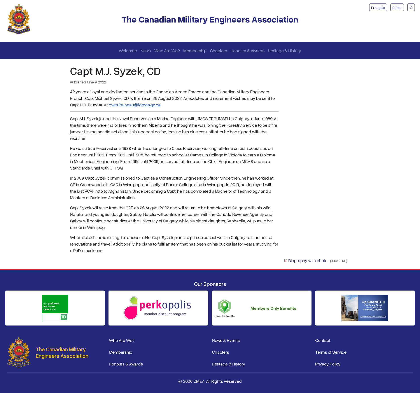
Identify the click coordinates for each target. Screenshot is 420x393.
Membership (194, 50)
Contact (322, 340)
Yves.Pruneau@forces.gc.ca (135, 104)
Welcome (128, 50)
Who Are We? (167, 50)
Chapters (218, 50)
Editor (397, 7)
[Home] (20, 19)
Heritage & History (284, 50)
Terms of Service (330, 352)
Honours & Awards (247, 50)
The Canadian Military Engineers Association (210, 19)
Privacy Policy (328, 363)
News (145, 50)
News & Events (226, 340)
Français (378, 7)
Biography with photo (307, 260)
